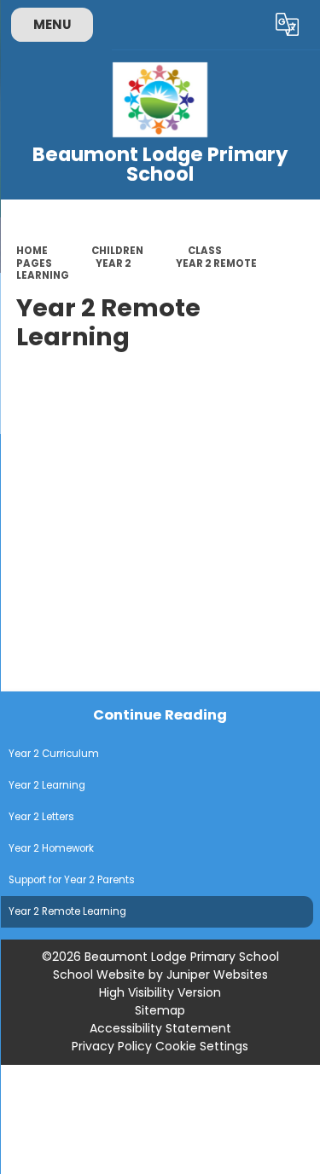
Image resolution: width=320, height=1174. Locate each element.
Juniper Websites (217, 974)
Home (32, 250)
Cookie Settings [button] (201, 1046)
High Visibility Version (160, 992)
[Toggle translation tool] (287, 24)
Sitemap (160, 1010)
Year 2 (113, 263)
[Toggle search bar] (245, 24)
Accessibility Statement (160, 1028)
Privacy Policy (112, 1046)
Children (117, 250)
